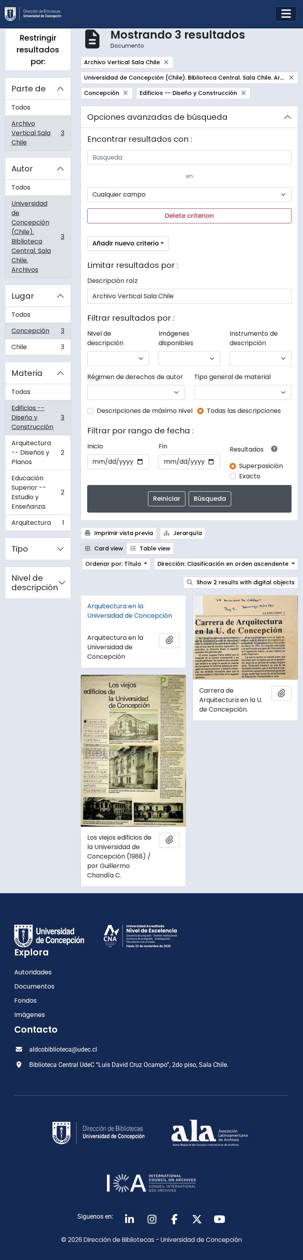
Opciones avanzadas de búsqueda (157, 117)
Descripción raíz (112, 280)
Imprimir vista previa (123, 533)
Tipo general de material (232, 376)
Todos (20, 107)
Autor (22, 168)
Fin (163, 446)
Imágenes (29, 1014)
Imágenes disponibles (176, 338)
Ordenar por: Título (114, 564)
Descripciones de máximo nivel (145, 410)
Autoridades (33, 972)
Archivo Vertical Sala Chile (37, 133)
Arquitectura (37, 524)
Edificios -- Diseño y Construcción (37, 417)
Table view (154, 548)
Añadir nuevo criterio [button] (125, 243)
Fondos (25, 1000)
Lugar (22, 295)
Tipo (19, 548)
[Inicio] (36, 14)
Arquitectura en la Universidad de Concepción (129, 611)
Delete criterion (189, 215)
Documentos (34, 986)
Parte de (28, 88)
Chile (37, 348)
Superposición (261, 465)
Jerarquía (187, 533)
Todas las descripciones (244, 410)
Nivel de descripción (34, 582)
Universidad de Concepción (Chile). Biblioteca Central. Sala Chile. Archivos (37, 236)
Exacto (249, 476)
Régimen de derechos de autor (135, 376)
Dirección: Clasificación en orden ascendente (223, 564)
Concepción (37, 332)
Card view (108, 548)
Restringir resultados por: (38, 49)
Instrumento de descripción (254, 338)
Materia (27, 373)
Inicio (95, 446)
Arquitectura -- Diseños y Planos (37, 452)
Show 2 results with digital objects (245, 582)
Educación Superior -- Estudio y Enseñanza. (37, 492)
